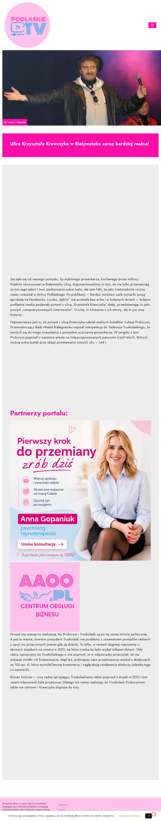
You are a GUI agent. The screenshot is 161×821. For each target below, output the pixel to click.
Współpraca (63, 804)
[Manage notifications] (153, 814)
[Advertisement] (80, 223)
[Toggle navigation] (152, 25)
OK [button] (148, 815)
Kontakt (61, 810)
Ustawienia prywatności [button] (129, 816)
